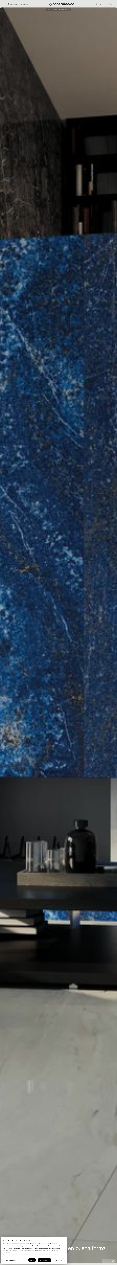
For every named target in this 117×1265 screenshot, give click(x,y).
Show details (11, 1260)
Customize (43, 1260)
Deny (32, 1260)
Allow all (58, 1260)
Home (48, 9)
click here (48, 1254)
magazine (54, 9)
